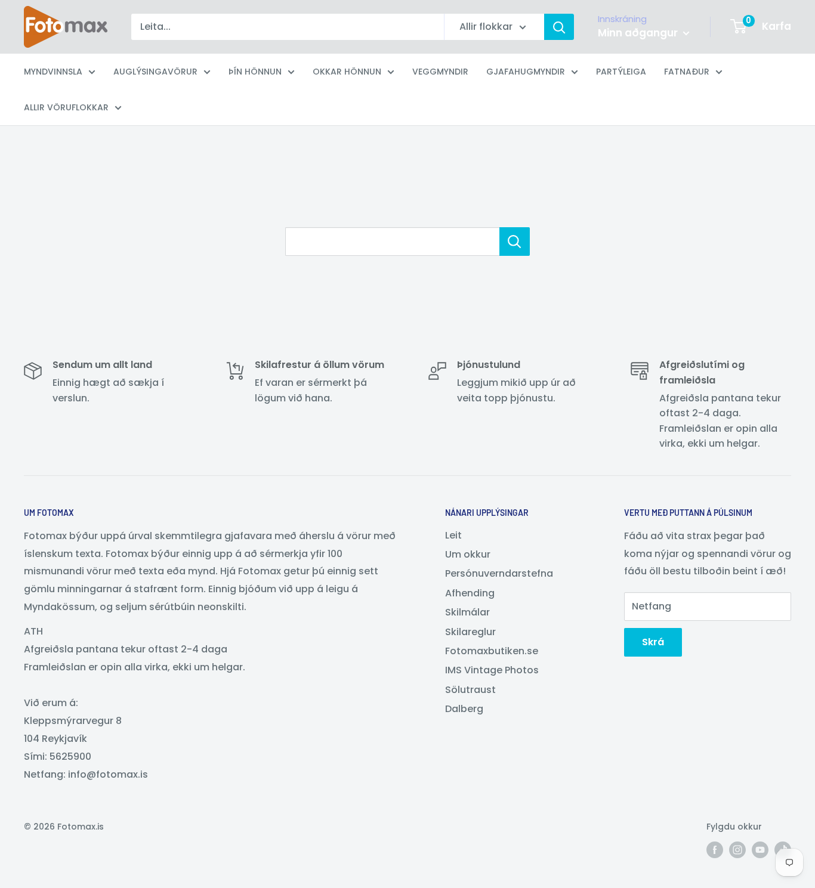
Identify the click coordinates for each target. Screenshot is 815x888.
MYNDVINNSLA (53, 72)
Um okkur (467, 554)
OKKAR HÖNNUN (347, 72)
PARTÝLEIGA (621, 72)
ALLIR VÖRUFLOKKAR (66, 107)
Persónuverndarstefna (499, 573)
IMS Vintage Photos (492, 670)
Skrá (653, 642)
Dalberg (464, 709)
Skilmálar (467, 612)
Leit (453, 535)
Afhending (470, 593)
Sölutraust (470, 690)
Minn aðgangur (639, 33)
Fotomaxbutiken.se (491, 651)
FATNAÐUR (686, 72)
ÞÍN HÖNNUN (255, 72)
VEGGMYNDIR (440, 72)
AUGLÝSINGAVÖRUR (155, 72)
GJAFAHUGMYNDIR (525, 72)
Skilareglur (470, 632)
